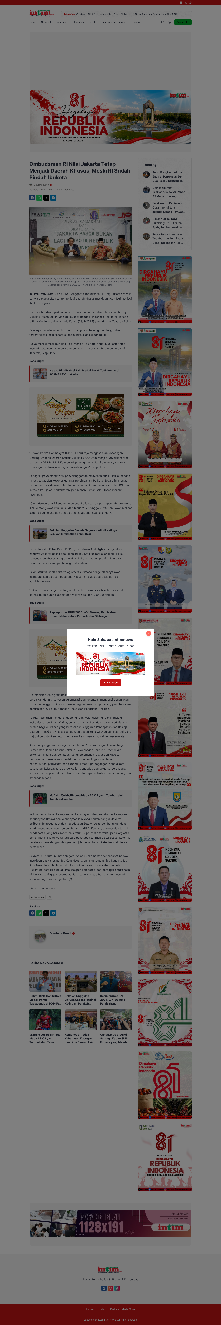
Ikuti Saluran (111, 682)
